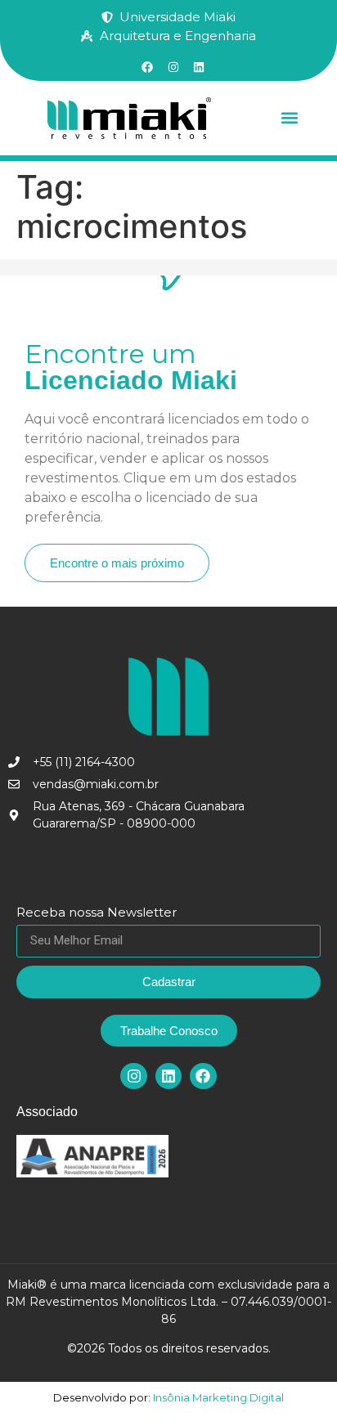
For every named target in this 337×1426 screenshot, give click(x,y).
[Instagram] (133, 1076)
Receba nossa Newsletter (96, 913)
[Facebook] (203, 1076)
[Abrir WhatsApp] (296, 1385)
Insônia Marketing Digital (217, 1397)
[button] (289, 118)
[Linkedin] (168, 1076)
